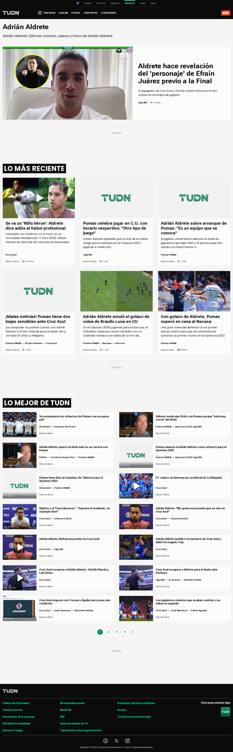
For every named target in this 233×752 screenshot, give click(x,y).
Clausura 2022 (62, 518)
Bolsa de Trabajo (13, 730)
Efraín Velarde (33, 343)
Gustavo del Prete (64, 426)
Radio (142, 3)
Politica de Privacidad (16, 703)
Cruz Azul (11, 254)
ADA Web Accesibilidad (16, 723)
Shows (88, 3)
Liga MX (87, 254)
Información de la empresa (18, 716)
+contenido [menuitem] (108, 12)
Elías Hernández (84, 610)
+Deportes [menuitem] (90, 12)
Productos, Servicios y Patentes (136, 703)
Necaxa (107, 343)
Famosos (115, 3)
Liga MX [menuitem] (63, 12)
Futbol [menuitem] (75, 12)
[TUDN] (11, 13)
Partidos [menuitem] (49, 12)
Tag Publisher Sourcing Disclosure (81, 730)
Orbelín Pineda (192, 579)
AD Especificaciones (72, 703)
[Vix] (225, 12)
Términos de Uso (13, 710)
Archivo (121, 710)
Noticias (101, 3)
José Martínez (179, 610)
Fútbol (43, 457)
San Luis (120, 343)
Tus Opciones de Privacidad (134, 716)
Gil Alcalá (44, 426)
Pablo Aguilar (199, 610)
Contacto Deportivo (63, 457)
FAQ (62, 716)
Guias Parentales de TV (74, 723)
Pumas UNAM (169, 254)
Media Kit (65, 710)
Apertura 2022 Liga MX (188, 426)
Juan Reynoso (62, 610)
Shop (153, 3)
